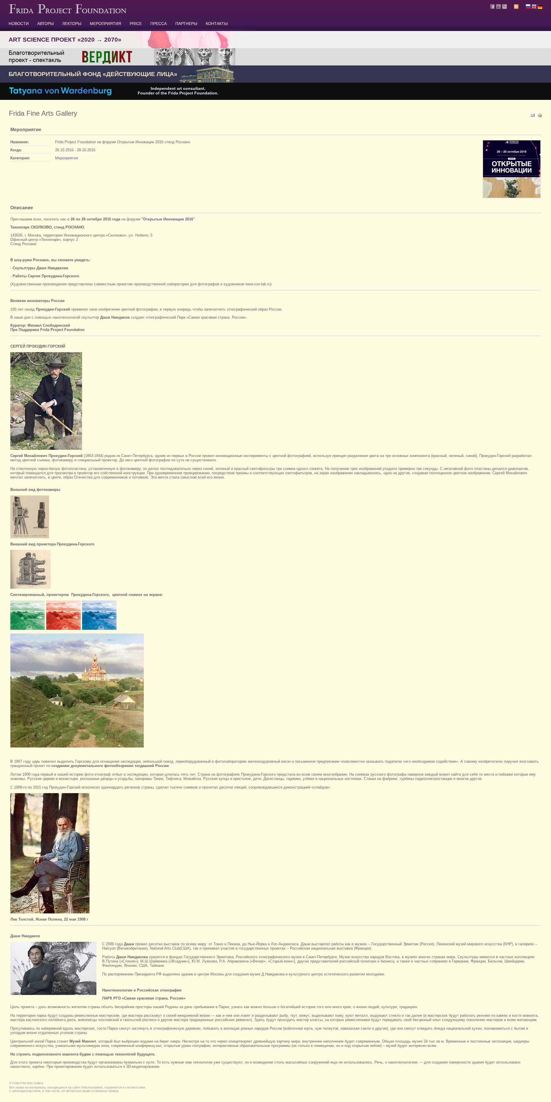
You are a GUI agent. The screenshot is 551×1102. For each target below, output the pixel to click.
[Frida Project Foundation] (67, 12)
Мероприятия (66, 158)
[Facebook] (492, 6)
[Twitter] (498, 6)
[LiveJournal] (504, 6)
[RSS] (516, 7)
